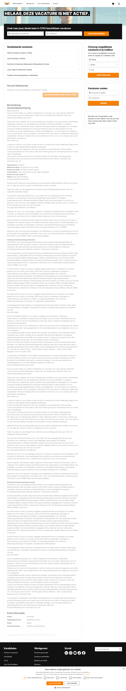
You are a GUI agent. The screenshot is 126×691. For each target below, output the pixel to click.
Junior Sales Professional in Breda (19, 70)
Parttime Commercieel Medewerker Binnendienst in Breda (28, 64)
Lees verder (86, 674)
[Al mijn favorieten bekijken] (113, 3)
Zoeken (103, 103)
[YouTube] (75, 653)
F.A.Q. (6, 660)
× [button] (124, 668)
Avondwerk (8, 657)
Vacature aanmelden (41, 657)
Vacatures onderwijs (14, 635)
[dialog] (63, 678)
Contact (55, 3)
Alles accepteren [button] (55, 683)
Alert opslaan (103, 75)
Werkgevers (30, 3)
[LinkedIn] (67, 653)
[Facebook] (84, 653)
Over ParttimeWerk (11, 664)
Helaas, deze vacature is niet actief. (60, 95)
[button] (63, 688)
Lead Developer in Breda (16, 58)
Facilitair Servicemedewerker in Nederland (22, 75)
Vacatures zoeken (96, 34)
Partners (37, 664)
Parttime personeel (41, 653)
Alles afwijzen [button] (72, 683)
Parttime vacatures (11, 653)
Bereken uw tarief (40, 660)
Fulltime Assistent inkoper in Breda (19, 53)
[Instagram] (71, 653)
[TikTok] (80, 653)
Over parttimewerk (43, 3)
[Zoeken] (119, 3)
